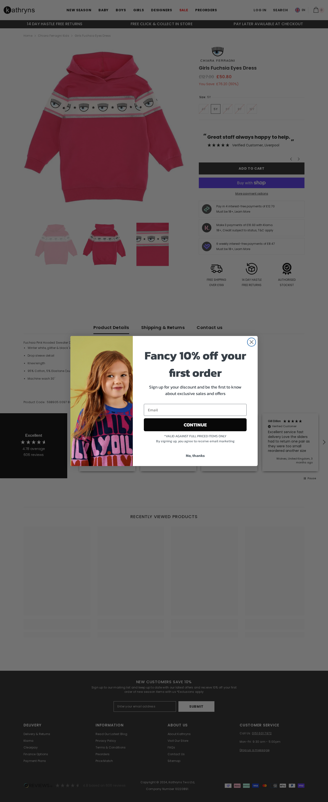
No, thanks (195, 455)
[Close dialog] (251, 342)
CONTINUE (195, 424)
